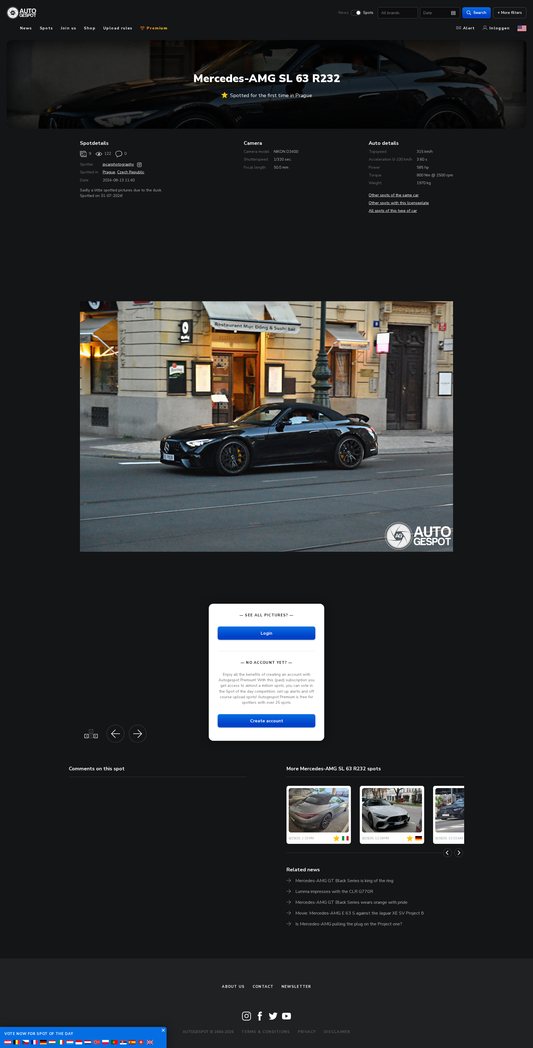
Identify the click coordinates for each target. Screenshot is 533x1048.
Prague (109, 172)
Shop (89, 28)
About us (233, 986)
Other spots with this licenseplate (399, 203)
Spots (368, 13)
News (343, 13)
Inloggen (499, 28)
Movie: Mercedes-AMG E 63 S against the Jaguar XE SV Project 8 (359, 913)
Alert (469, 28)
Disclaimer (337, 1031)
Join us (68, 28)
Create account (266, 721)
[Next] (458, 852)
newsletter (296, 986)
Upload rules (117, 28)
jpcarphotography (118, 164)
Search (479, 12)
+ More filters (509, 12)
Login (266, 633)
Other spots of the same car (394, 195)
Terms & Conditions (266, 1031)
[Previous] (447, 852)
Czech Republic (130, 172)
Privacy (307, 1031)
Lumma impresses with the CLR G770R (334, 891)
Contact (263, 986)
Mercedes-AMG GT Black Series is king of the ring (344, 881)
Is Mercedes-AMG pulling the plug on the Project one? (348, 924)
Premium (156, 28)
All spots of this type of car (393, 210)
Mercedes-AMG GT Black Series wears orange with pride (351, 902)
